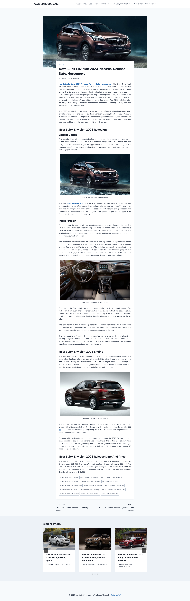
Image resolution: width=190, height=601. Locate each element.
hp (60, 430)
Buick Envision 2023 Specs (90, 494)
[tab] (91, 574)
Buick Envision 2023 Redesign (90, 489)
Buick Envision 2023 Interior (114, 485)
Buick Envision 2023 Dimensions (111, 477)
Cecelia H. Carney (66, 78)
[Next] (144, 550)
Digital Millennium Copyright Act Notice (116, 4)
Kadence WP (116, 595)
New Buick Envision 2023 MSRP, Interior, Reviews (72, 507)
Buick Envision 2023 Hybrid (93, 485)
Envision (62, 65)
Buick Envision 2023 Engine (69, 481)
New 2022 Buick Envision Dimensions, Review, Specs (58, 557)
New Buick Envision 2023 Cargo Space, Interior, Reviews (130, 557)
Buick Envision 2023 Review (69, 494)
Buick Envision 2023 (75, 203)
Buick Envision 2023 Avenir (69, 477)
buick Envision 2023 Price (68, 489)
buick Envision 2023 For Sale (90, 481)
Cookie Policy (94, 4)
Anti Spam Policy (80, 4)
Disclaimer (138, 4)
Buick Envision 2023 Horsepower (71, 485)
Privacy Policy (150, 4)
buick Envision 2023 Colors (89, 477)
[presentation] (59, 539)
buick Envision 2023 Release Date (113, 489)
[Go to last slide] (46, 550)
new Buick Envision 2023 (110, 494)
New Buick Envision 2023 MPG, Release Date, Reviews (116, 507)
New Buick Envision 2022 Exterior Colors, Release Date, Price (94, 557)
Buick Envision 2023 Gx (110, 481)
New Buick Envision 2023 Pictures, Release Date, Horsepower (85, 84)
